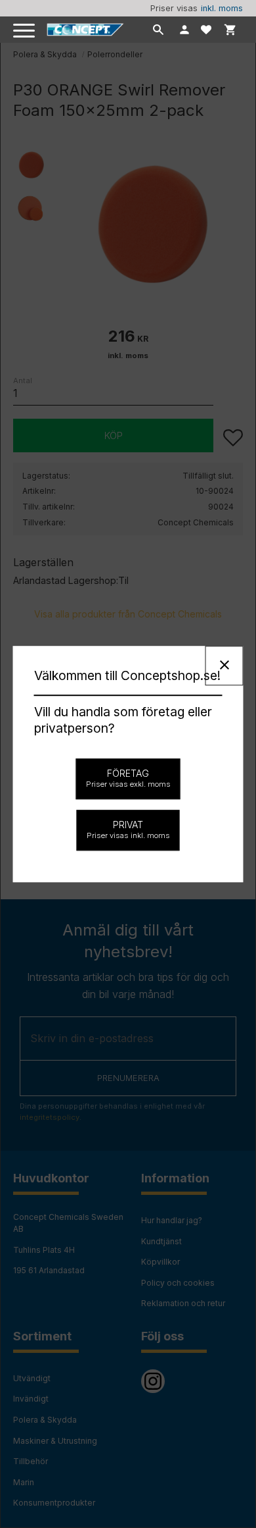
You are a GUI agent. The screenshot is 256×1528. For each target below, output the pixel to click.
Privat (128, 829)
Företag (128, 778)
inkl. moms (222, 8)
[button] (24, 31)
